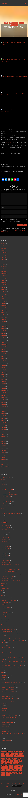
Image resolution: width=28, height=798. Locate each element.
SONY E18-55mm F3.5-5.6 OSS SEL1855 (11, 720)
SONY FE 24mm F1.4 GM (7, 722)
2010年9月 (3, 441)
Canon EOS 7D (5, 503)
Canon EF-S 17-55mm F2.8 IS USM (10, 492)
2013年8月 (3, 372)
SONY (2, 705)
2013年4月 (3, 381)
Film (2, 520)
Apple (2, 481)
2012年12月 (3, 390)
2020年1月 (3, 266)
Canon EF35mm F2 (6, 496)
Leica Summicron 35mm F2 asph (9, 600)
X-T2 (3, 763)
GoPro (2, 585)
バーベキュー (4, 767)
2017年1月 (3, 294)
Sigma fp (3, 703)
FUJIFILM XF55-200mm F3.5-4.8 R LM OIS (12, 580)
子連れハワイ (9, 772)
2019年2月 (3, 278)
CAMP (16, 751)
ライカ (3, 770)
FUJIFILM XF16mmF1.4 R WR (9, 571)
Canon (2, 487)
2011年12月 (3, 406)
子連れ (3, 772)
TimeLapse (3, 736)
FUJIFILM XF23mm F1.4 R (8, 576)
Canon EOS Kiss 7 (6, 525)
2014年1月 (3, 360)
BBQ (12, 751)
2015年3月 (3, 330)
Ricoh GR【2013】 (6, 675)
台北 (17, 770)
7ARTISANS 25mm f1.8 (7, 627)
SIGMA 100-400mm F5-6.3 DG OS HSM (10, 701)
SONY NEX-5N (5, 724)
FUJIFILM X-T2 (5, 553)
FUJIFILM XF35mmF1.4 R (17, 23)
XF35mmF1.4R (5, 765)
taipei (11, 760)
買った (7, 775)
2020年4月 (3, 259)
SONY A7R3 (4, 710)
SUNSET (3, 760)
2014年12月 (3, 337)
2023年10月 (3, 250)
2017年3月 (3, 289)
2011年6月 (3, 420)
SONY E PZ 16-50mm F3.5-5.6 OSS (10, 715)
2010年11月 (3, 436)
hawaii (11, 753)
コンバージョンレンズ (7, 647)
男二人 (3, 775)
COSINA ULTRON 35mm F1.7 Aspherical (11, 513)
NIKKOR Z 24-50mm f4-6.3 (8, 609)
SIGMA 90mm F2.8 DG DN (8, 694)
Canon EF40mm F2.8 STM (8, 499)
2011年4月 (3, 425)
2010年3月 (3, 455)
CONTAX (21, 751)
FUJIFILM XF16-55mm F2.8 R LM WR (10, 569)
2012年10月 (3, 395)
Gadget (2, 583)
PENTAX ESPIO (5, 532)
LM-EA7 (5, 645)
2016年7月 (3, 305)
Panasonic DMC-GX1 (6, 652)
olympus (14, 758)
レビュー (8, 770)
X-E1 (20, 760)
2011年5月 (3, 422)
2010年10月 (4, 438)
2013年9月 (3, 370)
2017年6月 (3, 285)
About (24, 783)
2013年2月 (3, 386)
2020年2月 (3, 264)
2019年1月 (3, 280)
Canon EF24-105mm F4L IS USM (9, 494)
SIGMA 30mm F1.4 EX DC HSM (9, 687)
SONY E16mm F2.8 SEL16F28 (9, 717)
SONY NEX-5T (5, 729)
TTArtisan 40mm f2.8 (6, 740)
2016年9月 (3, 301)
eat (6, 22)
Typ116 (16, 760)
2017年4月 (3, 287)
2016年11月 (3, 296)
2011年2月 (3, 429)
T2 (7, 760)
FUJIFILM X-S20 (5, 548)
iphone (3, 484)
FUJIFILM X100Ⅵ (6, 562)
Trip (2, 738)
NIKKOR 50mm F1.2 (6, 607)
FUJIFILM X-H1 (5, 544)
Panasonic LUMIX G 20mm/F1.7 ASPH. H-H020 (13, 667)
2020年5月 (3, 257)
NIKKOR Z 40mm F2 (6, 612)
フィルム (11, 767)
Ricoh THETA (5, 677)
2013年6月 (3, 376)
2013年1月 (3, 388)
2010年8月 (3, 443)
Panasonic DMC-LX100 (7, 655)
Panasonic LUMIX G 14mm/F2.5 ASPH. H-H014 (13, 665)
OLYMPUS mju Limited (7, 529)
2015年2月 (3, 333)
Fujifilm (6, 753)
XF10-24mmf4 (8, 763)
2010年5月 (3, 450)
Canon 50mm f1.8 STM (7, 489)
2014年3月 (3, 356)
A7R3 (3, 751)
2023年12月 (3, 245)
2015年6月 (3, 324)
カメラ (11, 765)
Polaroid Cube (5, 621)
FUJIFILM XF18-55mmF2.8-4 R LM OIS (11, 574)
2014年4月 (3, 353)
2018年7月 (3, 282)
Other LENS (3, 624)
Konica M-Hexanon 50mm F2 (8, 629)
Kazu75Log (4, 3)
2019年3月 (3, 275)
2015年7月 (3, 321)
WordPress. (19, 794)
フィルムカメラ (18, 767)
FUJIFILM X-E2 (13, 22)
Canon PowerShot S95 (7, 505)
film (2, 753)
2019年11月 (3, 271)
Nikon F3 (4, 614)
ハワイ (21, 765)
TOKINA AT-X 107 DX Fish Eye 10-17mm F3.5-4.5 (13, 640)
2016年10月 (4, 298)
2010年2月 (3, 457)
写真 (13, 770)
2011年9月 (3, 413)
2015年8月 (3, 319)
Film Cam (3, 522)
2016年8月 (3, 303)
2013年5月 (3, 379)
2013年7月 (3, 374)
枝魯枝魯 (8, 142)
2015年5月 (3, 326)
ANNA (2, 479)
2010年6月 (3, 448)
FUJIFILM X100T (6, 560)
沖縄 (21, 772)
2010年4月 (3, 452)
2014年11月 (3, 340)
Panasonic (3, 650)
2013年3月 (3, 383)
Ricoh (2, 672)
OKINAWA (9, 758)
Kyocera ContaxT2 (6, 527)
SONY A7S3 (4, 713)
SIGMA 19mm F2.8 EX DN (8, 685)
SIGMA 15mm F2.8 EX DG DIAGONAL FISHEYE (12, 682)
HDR (2, 590)
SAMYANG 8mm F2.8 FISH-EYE (9, 631)
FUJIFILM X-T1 (5, 551)
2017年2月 (3, 291)
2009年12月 (4, 461)
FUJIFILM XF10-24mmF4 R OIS (9, 567)
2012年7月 (3, 402)
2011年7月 (3, 418)
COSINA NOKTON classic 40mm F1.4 (10, 511)
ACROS (7, 751)
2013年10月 (3, 367)
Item (2, 592)
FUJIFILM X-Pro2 (6, 546)
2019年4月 (3, 273)
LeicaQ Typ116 (5, 602)
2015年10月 (3, 314)
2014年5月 (3, 351)
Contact (8, 786)
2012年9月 (3, 397)
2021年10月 (3, 255)
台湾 (21, 770)
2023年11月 (3, 248)
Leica (2, 595)
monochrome (20, 756)
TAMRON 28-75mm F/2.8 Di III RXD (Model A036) (12, 733)
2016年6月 (3, 308)
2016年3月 (3, 312)
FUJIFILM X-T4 (5, 555)
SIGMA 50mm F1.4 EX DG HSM (9, 691)
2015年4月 (3, 328)
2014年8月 (3, 347)
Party (2, 670)
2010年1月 (3, 459)
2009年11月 (3, 464)
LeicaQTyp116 (9, 756)
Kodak (16, 753)
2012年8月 (3, 399)
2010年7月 (3, 445)
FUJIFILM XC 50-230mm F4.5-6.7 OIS (10, 564)
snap (19, 758)
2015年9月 (3, 317)
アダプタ (4, 642)
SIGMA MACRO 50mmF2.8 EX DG (10, 698)
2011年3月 (3, 427)
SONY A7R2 (4, 708)
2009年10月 (4, 466)
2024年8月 (3, 243)
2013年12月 (3, 363)
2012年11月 (3, 392)
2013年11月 (3, 365)
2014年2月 (3, 358)
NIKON (2, 604)
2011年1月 (3, 432)
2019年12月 (3, 268)
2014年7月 (3, 349)
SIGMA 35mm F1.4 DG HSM (8, 689)
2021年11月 (3, 252)
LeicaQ (3, 756)
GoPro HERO (5, 588)
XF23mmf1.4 (16, 763)
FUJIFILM (3, 534)
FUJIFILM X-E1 (5, 537)
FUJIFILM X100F (6, 557)
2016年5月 (3, 310)
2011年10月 (3, 411)
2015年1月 (3, 335)
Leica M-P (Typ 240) (6, 597)
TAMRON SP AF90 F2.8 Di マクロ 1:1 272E (11, 638)
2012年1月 (3, 404)
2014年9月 (3, 344)
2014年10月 (3, 342)
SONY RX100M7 (6, 731)
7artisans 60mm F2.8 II (6, 477)
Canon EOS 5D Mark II (7, 501)
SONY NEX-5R (5, 726)
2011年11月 (3, 409)
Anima (13, 794)
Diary (2, 515)
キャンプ (16, 765)
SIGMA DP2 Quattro (6, 696)
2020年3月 (3, 262)
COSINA (3, 508)
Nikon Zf (4, 616)
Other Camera (4, 619)
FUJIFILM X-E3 (5, 541)
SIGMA (2, 679)
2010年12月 (3, 434)
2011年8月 (3, 416)
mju (15, 756)
